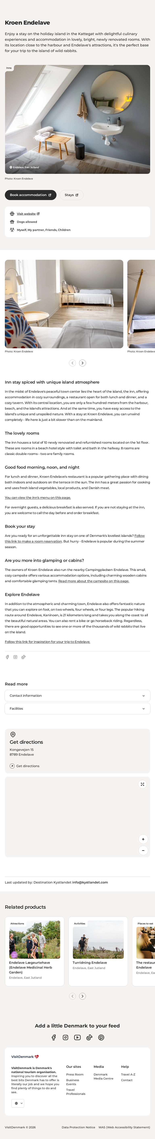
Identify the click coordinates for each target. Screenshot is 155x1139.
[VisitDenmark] (25, 1057)
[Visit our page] (65, 1037)
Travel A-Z (128, 1074)
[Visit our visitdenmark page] (77, 1037)
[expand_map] (142, 784)
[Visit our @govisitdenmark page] (89, 1037)
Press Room (75, 1074)
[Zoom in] (143, 839)
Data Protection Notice (78, 1127)
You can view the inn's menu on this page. (38, 498)
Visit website (26, 214)
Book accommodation (28, 195)
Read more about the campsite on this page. (93, 581)
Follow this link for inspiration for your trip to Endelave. (47, 642)
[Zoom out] (143, 850)
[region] (77, 817)
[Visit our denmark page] (53, 1037)
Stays (69, 195)
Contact (127, 1080)
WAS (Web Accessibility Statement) (124, 1127)
